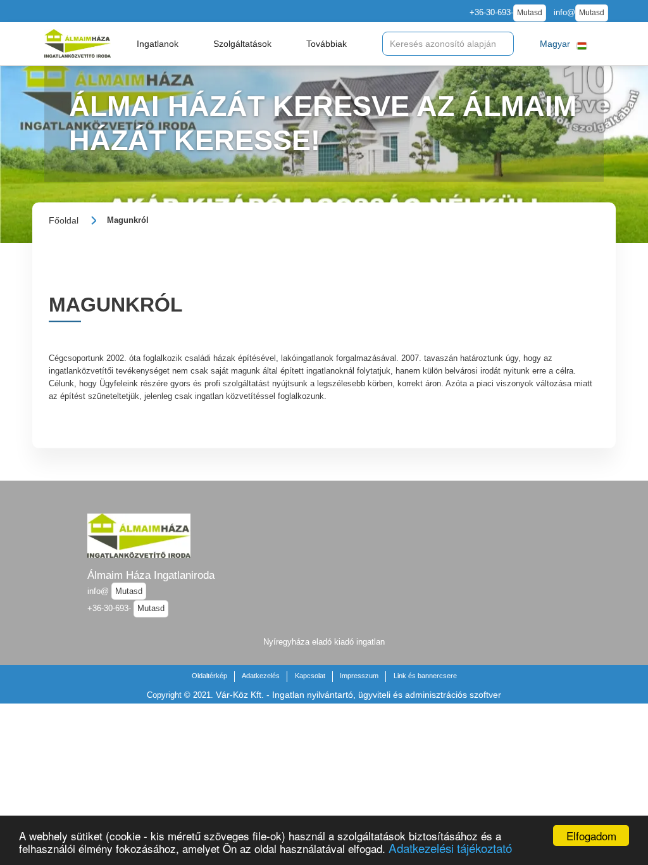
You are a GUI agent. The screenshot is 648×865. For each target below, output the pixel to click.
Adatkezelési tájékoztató (450, 847)
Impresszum (359, 675)
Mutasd (529, 12)
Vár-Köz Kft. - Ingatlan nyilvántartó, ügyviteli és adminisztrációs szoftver (358, 695)
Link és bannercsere (425, 675)
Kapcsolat (310, 675)
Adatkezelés (261, 675)
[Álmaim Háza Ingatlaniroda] (77, 43)
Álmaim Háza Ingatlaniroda (151, 575)
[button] (157, 44)
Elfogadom (591, 835)
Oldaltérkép (209, 675)
